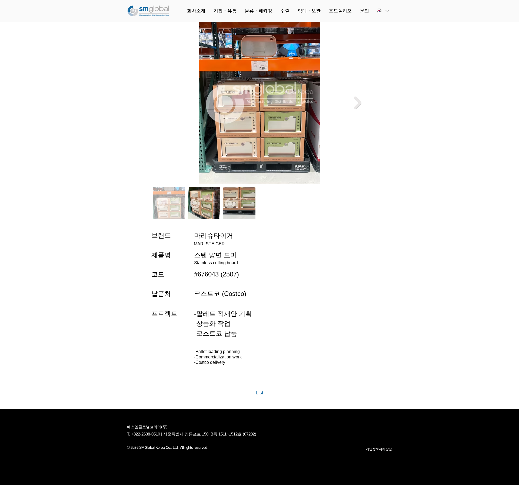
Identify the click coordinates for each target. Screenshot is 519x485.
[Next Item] (357, 102)
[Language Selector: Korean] (382, 11)
